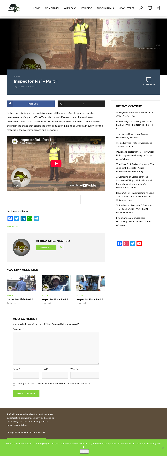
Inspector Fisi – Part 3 (55, 299)
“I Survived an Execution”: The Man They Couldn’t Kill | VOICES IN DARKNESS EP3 (134, 209)
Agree (84, 451)
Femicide (86, 8)
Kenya (17, 76)
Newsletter (126, 8)
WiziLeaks (70, 8)
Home (36, 8)
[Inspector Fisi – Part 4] (90, 283)
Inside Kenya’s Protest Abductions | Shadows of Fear (134, 144)
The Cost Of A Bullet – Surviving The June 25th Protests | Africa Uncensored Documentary (135, 168)
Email (45, 369)
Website (74, 369)
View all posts (46, 247)
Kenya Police (13, 226)
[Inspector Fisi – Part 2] (21, 283)
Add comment (149, 85)
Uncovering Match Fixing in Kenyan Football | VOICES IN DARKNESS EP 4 (134, 125)
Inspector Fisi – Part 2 (20, 299)
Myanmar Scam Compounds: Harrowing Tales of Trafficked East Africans (133, 221)
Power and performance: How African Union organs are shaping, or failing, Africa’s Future (135, 155)
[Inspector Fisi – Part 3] (56, 283)
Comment (18, 329)
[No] (163, 447)
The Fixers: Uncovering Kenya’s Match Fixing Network (132, 135)
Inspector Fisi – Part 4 (89, 299)
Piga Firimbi (52, 8)
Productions (105, 8)
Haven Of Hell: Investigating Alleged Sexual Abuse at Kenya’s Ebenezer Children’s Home (135, 196)
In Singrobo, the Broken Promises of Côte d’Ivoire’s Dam (134, 114)
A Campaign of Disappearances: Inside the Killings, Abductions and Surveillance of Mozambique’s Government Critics (134, 182)
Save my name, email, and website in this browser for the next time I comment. (53, 383)
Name (16, 369)
